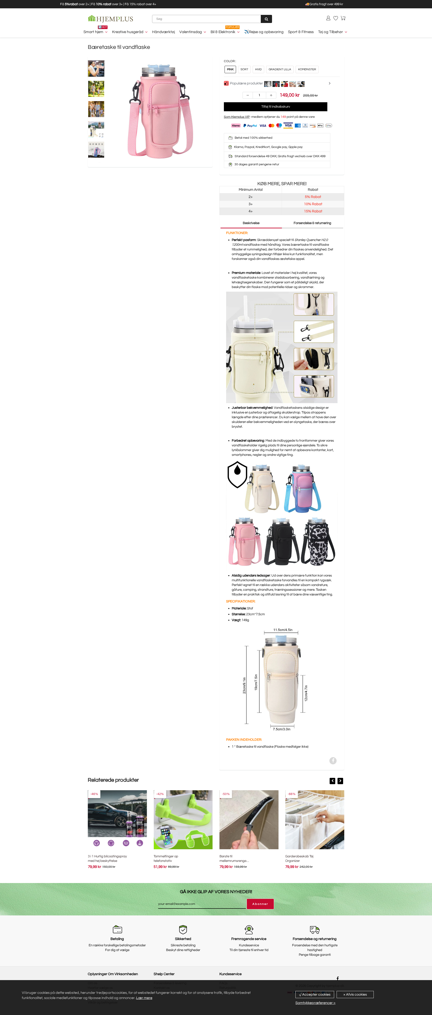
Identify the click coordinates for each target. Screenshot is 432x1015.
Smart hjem (93, 32)
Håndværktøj (163, 32)
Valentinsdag (190, 32)
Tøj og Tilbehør (330, 32)
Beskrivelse (251, 223)
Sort (244, 69)
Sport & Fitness (301, 32)
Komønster (307, 69)
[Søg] (266, 19)
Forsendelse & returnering (312, 223)
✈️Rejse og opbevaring (264, 32)
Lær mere (144, 998)
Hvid (258, 69)
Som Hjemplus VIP (237, 116)
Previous (92, 121)
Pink (230, 69)
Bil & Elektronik (223, 32)
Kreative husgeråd (127, 32)
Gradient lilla (280, 69)
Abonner (260, 904)
